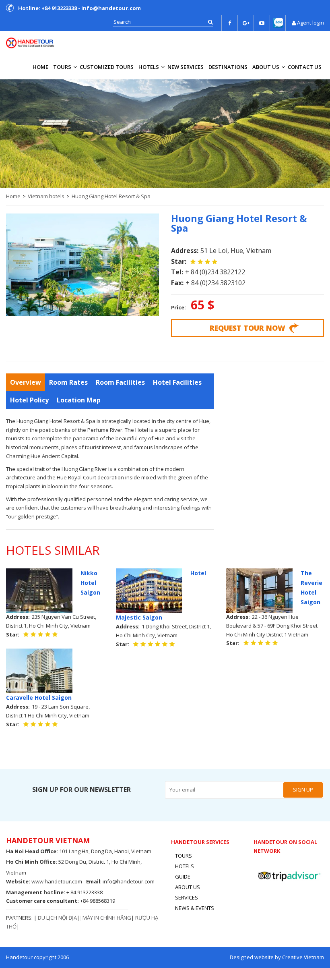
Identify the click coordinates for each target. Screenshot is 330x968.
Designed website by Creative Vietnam (277, 957)
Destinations (228, 66)
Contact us (305, 66)
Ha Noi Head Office (31, 851)
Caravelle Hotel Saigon (39, 697)
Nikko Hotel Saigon (90, 582)
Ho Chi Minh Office (31, 861)
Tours (62, 66)
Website (17, 881)
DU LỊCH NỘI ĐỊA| (59, 917)
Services (186, 897)
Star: (178, 261)
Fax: (177, 282)
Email (93, 881)
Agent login (310, 22)
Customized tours (107, 66)
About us (265, 66)
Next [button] (320, 132)
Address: (184, 250)
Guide (182, 876)
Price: (178, 307)
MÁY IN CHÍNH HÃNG (106, 917)
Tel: (177, 271)
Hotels (148, 66)
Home (40, 66)
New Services (185, 66)
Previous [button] (10, 132)
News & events (194, 908)
